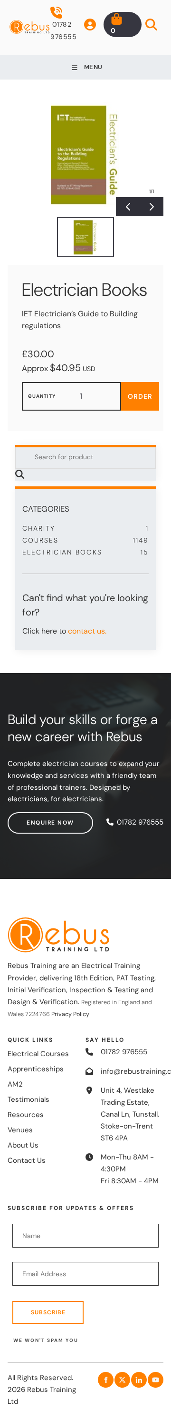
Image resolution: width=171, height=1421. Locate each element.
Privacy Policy (70, 1014)
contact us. (87, 631)
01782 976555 (63, 30)
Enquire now (31, 818)
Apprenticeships (36, 1069)
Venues (20, 1130)
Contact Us (27, 1160)
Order (140, 396)
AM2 (15, 1084)
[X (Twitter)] (122, 1380)
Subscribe (48, 1312)
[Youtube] (155, 1380)
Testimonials (28, 1099)
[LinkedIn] (139, 1380)
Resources (26, 1114)
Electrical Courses (38, 1053)
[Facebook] (106, 1380)
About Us (23, 1145)
